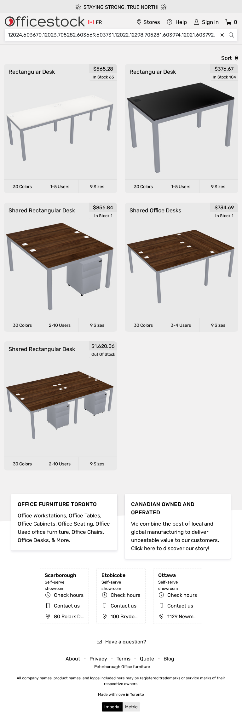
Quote (147, 659)
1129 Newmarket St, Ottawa (198, 616)
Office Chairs (87, 532)
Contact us (67, 606)
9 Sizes (97, 186)
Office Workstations (42, 515)
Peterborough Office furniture (122, 666)
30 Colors (22, 186)
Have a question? (125, 642)
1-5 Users (59, 186)
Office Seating (75, 524)
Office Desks (33, 540)
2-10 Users (60, 325)
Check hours (69, 595)
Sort (227, 58)
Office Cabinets (36, 524)
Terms (123, 659)
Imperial (112, 707)
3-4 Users (181, 325)
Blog (169, 659)
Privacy (98, 659)
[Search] (231, 35)
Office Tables (84, 515)
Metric (131, 707)
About (73, 659)
